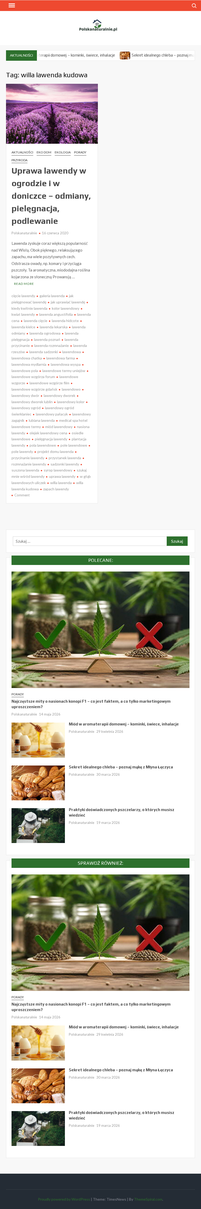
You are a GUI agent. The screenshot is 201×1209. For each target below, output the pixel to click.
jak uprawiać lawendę (68, 302)
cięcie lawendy (23, 295)
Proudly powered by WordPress (64, 1199)
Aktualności (22, 152)
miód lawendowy (58, 426)
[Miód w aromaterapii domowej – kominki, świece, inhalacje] (38, 739)
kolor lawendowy (65, 308)
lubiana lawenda (42, 420)
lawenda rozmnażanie (51, 345)
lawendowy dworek (59, 395)
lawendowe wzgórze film (49, 383)
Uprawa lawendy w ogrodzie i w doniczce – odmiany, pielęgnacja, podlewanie (51, 196)
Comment (22, 495)
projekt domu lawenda (55, 451)
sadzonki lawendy (65, 464)
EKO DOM (44, 152)
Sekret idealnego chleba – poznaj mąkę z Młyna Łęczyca (121, 767)
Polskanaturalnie (24, 233)
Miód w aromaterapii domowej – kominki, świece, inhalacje (124, 724)
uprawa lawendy (62, 476)
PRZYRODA (19, 160)
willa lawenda (61, 482)
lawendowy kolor (71, 402)
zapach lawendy (56, 489)
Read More (24, 284)
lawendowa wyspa (66, 364)
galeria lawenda (52, 295)
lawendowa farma (60, 358)
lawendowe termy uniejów (63, 370)
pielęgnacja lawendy (51, 439)
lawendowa (71, 352)
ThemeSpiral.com (148, 1199)
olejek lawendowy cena (48, 433)
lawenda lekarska (54, 327)
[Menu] (11, 5)
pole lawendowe (73, 445)
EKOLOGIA (63, 152)
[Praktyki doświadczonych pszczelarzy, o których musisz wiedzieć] (38, 825)
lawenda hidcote (65, 320)
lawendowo (71, 389)
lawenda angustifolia (56, 314)
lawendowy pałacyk (52, 414)
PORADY (80, 152)
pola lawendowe (43, 445)
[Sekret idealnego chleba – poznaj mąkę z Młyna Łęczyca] (100, 55)
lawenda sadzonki (43, 352)
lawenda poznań (47, 339)
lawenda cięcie (35, 320)
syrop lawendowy (58, 470)
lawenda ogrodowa (45, 333)
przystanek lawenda (65, 458)
